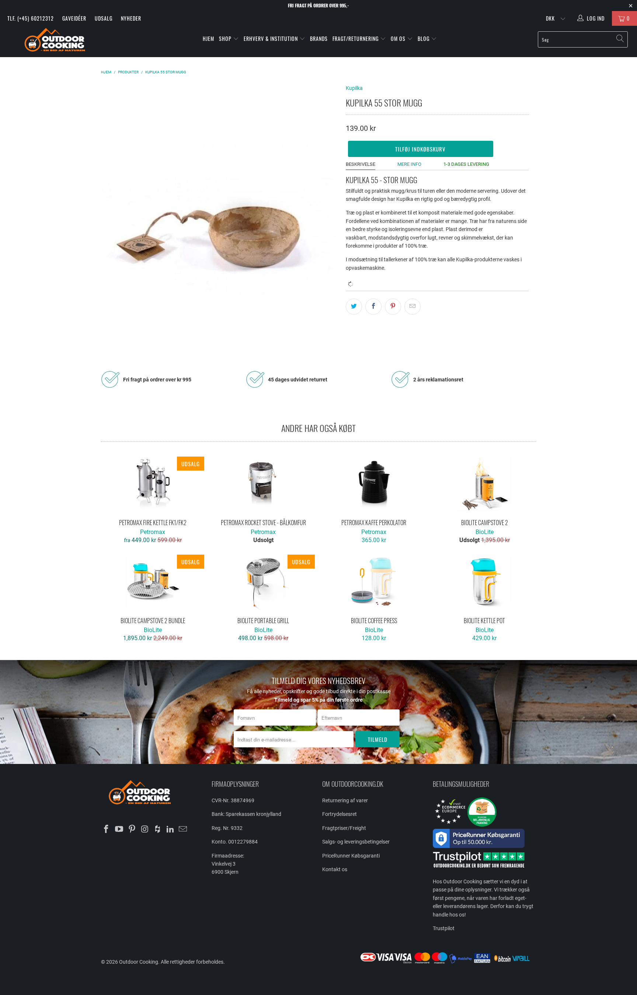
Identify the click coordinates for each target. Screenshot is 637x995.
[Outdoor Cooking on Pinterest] (132, 829)
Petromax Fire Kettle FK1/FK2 (152, 484)
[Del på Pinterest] (393, 306)
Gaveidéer (74, 18)
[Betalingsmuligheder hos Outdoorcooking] (447, 963)
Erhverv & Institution (271, 38)
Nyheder (131, 18)
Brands (319, 38)
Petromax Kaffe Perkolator (373, 484)
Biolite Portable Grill (263, 582)
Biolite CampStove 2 (484, 484)
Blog (424, 38)
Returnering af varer (345, 800)
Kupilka (354, 88)
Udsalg (103, 18)
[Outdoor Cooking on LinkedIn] (170, 829)
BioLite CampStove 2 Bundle (152, 582)
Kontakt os (334, 869)
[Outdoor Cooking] (54, 41)
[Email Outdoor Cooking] (183, 829)
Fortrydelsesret (339, 814)
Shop (225, 38)
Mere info (409, 164)
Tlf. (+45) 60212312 (30, 18)
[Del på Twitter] (354, 306)
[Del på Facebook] (373, 306)
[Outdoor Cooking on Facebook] (106, 829)
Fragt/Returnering (356, 38)
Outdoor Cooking (138, 962)
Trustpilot (444, 928)
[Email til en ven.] (412, 306)
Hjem (208, 38)
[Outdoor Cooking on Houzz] (157, 829)
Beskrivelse (360, 164)
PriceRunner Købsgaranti (351, 856)
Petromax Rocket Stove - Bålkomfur (263, 484)
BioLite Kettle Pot (484, 582)
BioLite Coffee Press (373, 582)
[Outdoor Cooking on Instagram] (144, 829)
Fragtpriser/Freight (344, 828)
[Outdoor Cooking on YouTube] (119, 829)
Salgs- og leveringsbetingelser (356, 842)
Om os (399, 38)
